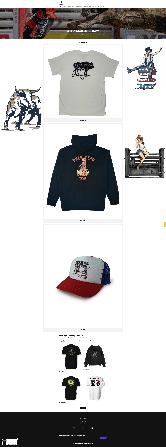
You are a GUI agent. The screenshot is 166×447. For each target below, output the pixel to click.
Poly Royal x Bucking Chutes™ (71, 336)
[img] (83, 417)
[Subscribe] (74, 438)
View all (83, 407)
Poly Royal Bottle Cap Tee (62, 402)
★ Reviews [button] (165, 224)
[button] (63, 6)
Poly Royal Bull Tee (61, 371)
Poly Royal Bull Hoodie (86, 369)
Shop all (83, 34)
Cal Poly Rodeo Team (71, 337)
